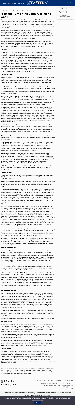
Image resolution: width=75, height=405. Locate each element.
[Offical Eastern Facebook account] (1, 385)
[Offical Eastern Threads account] (8, 385)
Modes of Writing (63, 11)
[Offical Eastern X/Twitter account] (13, 385)
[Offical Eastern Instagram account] (4, 385)
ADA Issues (51, 380)
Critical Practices (63, 8)
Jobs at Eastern (68, 380)
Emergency (59, 380)
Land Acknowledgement (49, 385)
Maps (45, 380)
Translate (71, 388)
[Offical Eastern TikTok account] (11, 385)
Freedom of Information (66, 383)
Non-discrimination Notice (65, 385)
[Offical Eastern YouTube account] (16, 385)
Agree (37, 402)
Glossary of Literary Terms (65, 16)
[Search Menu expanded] (70, 3)
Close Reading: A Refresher (65, 10)
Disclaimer (50, 382)
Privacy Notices (68, 382)
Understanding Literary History (64, 13)
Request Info (16, 3)
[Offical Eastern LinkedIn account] (6, 385)
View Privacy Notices (37, 400)
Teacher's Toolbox (63, 17)
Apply (4, 3)
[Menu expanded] (67, 3)
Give (22, 3)
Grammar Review (63, 15)
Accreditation (41, 382)
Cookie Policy (58, 382)
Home (2, 10)
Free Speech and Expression (49, 383)
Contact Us (39, 380)
